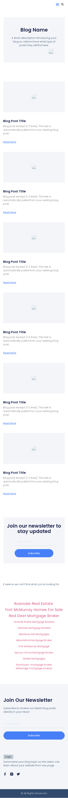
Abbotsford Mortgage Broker (34, 640)
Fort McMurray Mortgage (34, 646)
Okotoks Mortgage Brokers (34, 628)
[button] (57, 4)
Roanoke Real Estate (34, 603)
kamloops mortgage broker (34, 664)
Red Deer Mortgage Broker (34, 615)
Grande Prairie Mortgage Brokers (34, 622)
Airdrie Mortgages (34, 658)
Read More (9, 142)
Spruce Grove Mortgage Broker (34, 652)
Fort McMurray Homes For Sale (34, 609)
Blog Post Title (14, 121)
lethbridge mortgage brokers (34, 668)
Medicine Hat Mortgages (34, 634)
